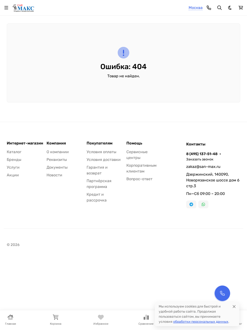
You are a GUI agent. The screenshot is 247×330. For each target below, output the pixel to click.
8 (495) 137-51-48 (202, 154)
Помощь (134, 143)
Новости (54, 175)
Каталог (14, 152)
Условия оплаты (101, 152)
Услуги (13, 167)
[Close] (234, 306)
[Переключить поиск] (219, 8)
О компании (58, 152)
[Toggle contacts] (209, 8)
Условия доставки (104, 159)
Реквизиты (57, 159)
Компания (56, 143)
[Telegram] (191, 204)
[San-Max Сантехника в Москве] (23, 7)
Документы (57, 167)
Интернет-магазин (25, 143)
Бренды (14, 159)
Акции (13, 175)
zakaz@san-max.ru (203, 166)
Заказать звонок (199, 159)
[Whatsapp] (203, 204)
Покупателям (99, 143)
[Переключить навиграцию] (6, 8)
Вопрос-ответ (139, 179)
